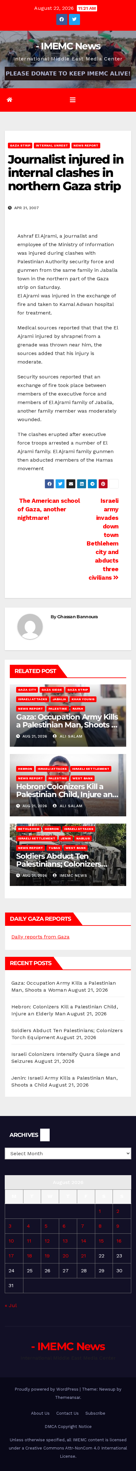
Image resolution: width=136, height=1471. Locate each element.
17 (11, 1256)
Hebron (25, 768)
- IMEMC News (68, 46)
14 (83, 1241)
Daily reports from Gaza (40, 937)
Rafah (77, 708)
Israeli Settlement (90, 768)
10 (11, 1241)
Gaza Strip (20, 145)
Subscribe (95, 1413)
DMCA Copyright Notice (68, 1426)
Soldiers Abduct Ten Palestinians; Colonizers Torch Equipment (58, 863)
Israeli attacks (32, 699)
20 (66, 1256)
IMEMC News (72, 875)
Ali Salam (70, 736)
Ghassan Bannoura (77, 617)
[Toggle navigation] (73, 100)
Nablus (83, 838)
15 (101, 1241)
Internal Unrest (52, 145)
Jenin (66, 838)
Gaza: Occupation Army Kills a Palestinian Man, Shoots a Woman (67, 724)
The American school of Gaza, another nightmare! (48, 509)
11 (29, 1241)
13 (65, 1241)
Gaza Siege (51, 689)
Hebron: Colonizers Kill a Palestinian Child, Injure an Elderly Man (64, 794)
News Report (85, 145)
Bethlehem (28, 829)
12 (47, 1241)
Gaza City (27, 689)
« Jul (10, 1305)
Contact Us (67, 1413)
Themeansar (67, 1397)
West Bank (82, 778)
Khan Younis (83, 699)
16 (118, 1241)
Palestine (57, 708)
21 (83, 1256)
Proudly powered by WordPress (47, 1389)
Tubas (54, 848)
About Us (40, 1413)
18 (29, 1256)
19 (47, 1256)
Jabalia (59, 699)
